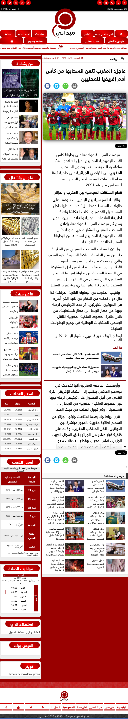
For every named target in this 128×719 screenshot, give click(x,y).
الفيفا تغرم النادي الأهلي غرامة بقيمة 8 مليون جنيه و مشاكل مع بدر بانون (55, 549)
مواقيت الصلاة (20, 568)
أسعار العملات (21, 393)
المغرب (117, 172)
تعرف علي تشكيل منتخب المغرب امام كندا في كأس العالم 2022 (55, 502)
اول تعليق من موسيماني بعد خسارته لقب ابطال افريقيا (97, 549)
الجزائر (84, 172)
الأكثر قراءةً (24, 293)
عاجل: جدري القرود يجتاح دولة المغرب (95, 563)
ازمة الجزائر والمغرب (88, 446)
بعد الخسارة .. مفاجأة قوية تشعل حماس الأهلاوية (57, 565)
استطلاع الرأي (21, 624)
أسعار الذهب (22, 462)
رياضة (113, 58)
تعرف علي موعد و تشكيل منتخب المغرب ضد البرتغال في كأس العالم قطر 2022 (95, 502)
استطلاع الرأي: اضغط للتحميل (24, 631)
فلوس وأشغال (21, 177)
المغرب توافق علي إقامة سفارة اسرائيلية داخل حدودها (55, 533)
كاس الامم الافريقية (66, 446)
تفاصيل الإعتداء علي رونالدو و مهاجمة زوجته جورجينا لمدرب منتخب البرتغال (75, 369)
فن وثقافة (24, 63)
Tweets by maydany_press (24, 673)
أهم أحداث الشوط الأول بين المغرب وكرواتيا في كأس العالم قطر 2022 (55, 517)
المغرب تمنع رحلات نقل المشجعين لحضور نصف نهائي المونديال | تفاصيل (76, 355)
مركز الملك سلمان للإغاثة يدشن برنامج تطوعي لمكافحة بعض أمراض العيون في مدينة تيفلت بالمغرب (107, 517)
